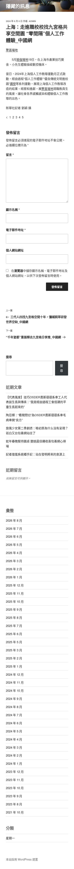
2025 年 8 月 (14, 617)
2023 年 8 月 (14, 804)
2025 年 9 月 (14, 609)
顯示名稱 (13, 209)
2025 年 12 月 (15, 585)
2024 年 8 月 (14, 707)
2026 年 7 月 (14, 528)
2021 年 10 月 (15, 812)
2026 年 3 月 (14, 561)
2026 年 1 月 (14, 577)
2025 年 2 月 (14, 658)
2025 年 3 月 (14, 650)
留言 (10, 154)
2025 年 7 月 (14, 626)
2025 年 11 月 (15, 593)
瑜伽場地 (22, 59)
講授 (13, 83)
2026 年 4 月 (14, 553)
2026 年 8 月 (14, 520)
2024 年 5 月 (14, 731)
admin (32, 21)
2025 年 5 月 (14, 642)
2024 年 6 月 (14, 723)
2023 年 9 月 (14, 796)
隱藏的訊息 (18, 6)
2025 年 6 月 (14, 634)
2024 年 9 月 (14, 699)
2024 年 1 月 (14, 763)
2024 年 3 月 (14, 747)
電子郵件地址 (16, 230)
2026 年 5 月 (14, 544)
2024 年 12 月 (15, 674)
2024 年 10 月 (15, 690)
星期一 (10, 838)
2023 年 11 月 (15, 780)
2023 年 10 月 (15, 788)
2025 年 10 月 (15, 601)
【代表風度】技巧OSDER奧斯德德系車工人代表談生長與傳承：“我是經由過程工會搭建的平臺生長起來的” (36, 402)
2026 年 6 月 (14, 536)
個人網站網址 (15, 250)
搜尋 (9, 357)
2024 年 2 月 (14, 755)
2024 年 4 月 (14, 739)
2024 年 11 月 (15, 682)
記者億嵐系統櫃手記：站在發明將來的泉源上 (35, 454)
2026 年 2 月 (14, 569)
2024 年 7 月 (14, 715)
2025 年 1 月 (14, 666)
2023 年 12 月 (15, 771)
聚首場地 (12, 50)
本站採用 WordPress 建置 (22, 859)
